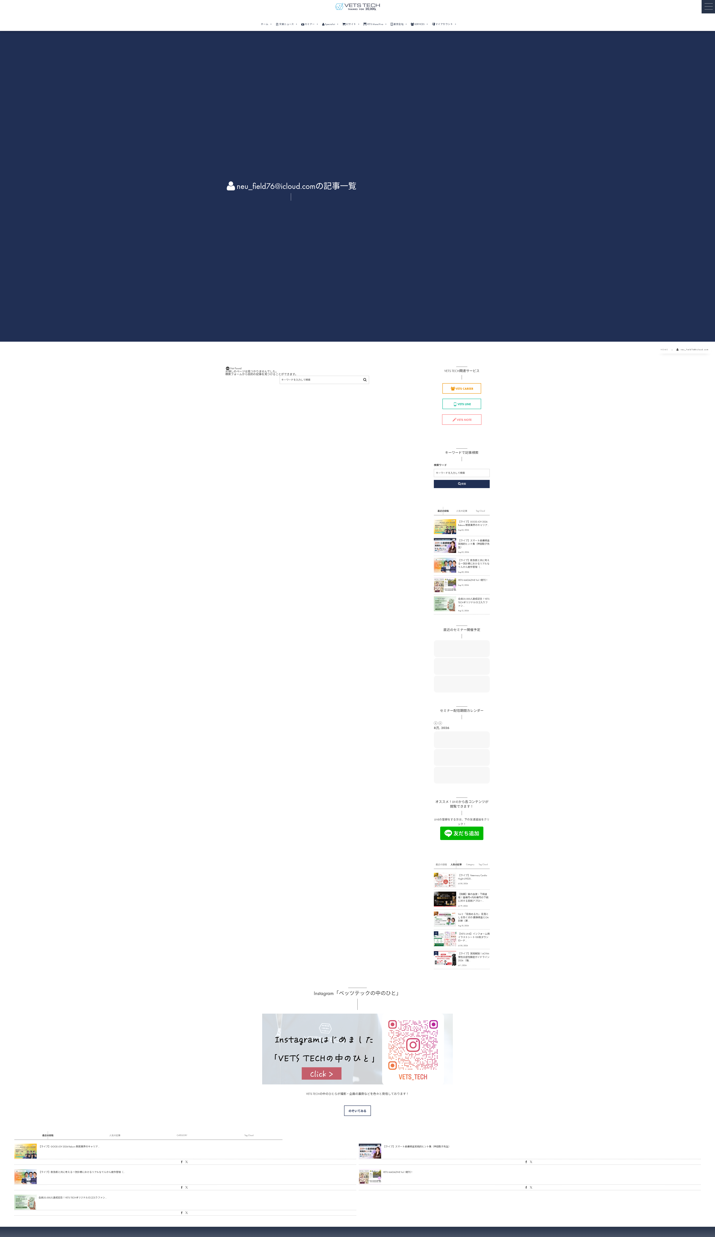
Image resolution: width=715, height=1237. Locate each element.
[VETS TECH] (357, 6)
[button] (708, 6)
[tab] (443, 511)
